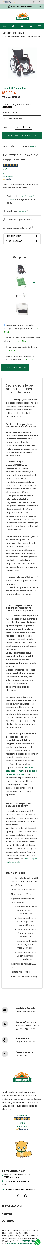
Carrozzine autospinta (13, 32)
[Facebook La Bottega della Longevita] (35, 2)
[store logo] (23, 16)
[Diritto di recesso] (5, 1054)
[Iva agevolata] (5, 1040)
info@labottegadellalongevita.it (20, 1189)
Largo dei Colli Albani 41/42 (17, 1176)
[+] (22, 274)
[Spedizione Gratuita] (5, 1010)
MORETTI (33, 146)
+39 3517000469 (27, 1241)
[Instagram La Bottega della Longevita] (40, 2)
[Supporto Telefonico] (5, 1024)
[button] (21, 84)
